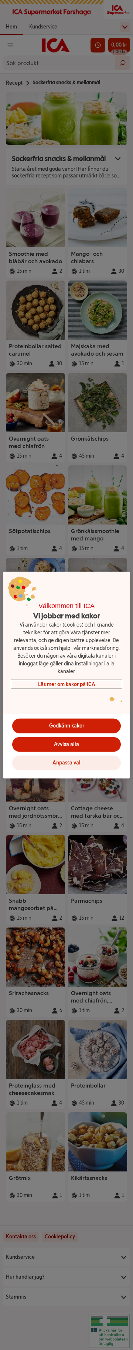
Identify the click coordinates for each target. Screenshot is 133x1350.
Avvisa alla (66, 744)
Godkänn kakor (66, 726)
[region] (66, 675)
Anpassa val (66, 763)
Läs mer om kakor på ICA (66, 684)
